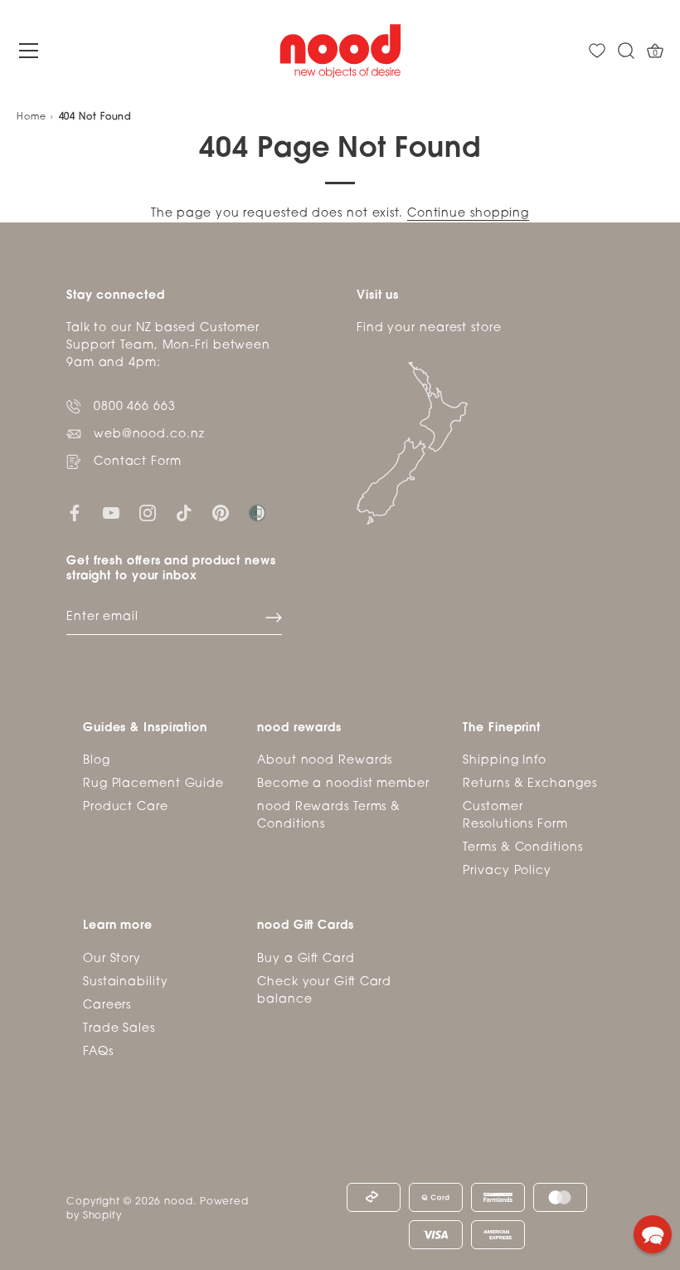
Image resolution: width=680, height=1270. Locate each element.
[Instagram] (147, 512)
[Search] (626, 51)
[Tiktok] (184, 512)
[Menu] (29, 50)
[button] (653, 1234)
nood (178, 1202)
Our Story (112, 959)
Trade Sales (119, 1029)
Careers (107, 1005)
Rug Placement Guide (153, 784)
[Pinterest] (220, 512)
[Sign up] (273, 617)
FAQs (98, 1052)
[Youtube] (111, 512)
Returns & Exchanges (529, 784)
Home (31, 117)
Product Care (125, 807)
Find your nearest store (429, 328)
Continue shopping (468, 214)
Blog (96, 761)
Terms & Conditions (522, 848)
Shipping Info (504, 761)
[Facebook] (74, 512)
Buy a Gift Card (306, 959)
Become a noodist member (343, 784)
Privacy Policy (507, 871)
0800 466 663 (135, 407)
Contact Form (138, 462)
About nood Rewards (324, 761)
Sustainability (125, 982)
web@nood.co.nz (149, 434)
